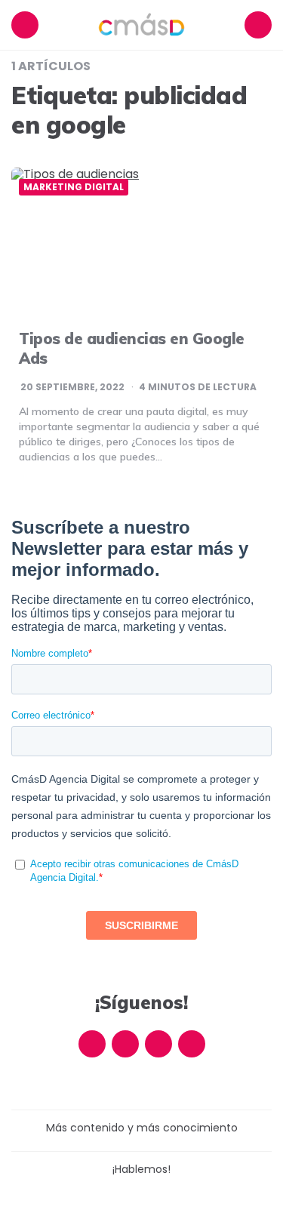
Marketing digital (73, 187)
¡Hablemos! (141, 1169)
